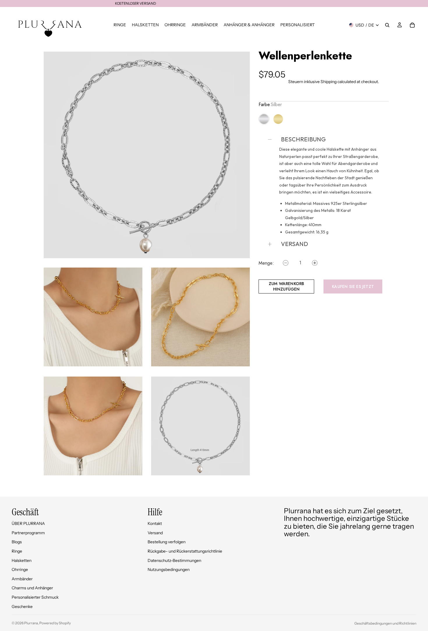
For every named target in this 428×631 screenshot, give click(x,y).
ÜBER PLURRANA (28, 523)
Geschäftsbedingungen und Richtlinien (385, 623)
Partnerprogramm (28, 532)
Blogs (17, 541)
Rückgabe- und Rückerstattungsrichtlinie (185, 551)
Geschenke (22, 606)
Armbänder (22, 578)
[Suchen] (387, 25)
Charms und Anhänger (32, 587)
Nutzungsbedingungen (169, 569)
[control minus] (286, 263)
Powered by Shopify (55, 623)
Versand (155, 532)
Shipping (329, 81)
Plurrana (31, 623)
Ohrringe (20, 569)
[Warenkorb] (412, 25)
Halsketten (21, 560)
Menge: (266, 263)
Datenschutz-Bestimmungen (174, 560)
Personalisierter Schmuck (35, 597)
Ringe (17, 551)
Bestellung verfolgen (166, 541)
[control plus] (315, 263)
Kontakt (155, 523)
